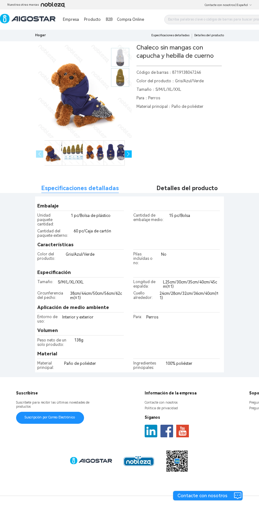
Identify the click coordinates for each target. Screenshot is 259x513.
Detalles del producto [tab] (187, 188)
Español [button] (242, 5)
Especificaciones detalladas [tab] (80, 188)
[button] (128, 154)
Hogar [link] (40, 35)
